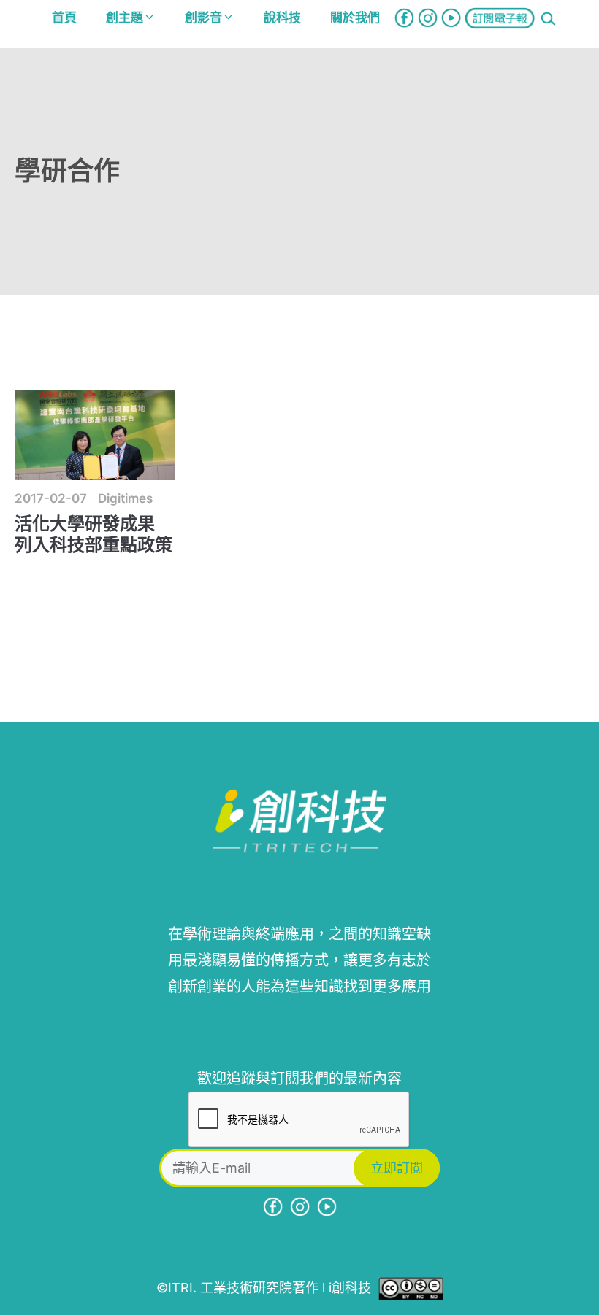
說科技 (282, 17)
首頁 (64, 17)
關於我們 (355, 17)
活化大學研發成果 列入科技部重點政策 (93, 534)
